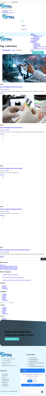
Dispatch (4, 296)
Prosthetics (35, 47)
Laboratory (4, 297)
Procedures (33, 42)
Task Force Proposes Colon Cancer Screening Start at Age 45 (15, 249)
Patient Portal (38, 52)
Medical (3, 298)
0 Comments (6, 89)
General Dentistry (36, 45)
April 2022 (4, 285)
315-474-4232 (5, 11)
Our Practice (34, 35)
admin (2, 89)
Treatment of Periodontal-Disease (39, 46)
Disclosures (5, 384)
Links (3, 377)
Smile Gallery (34, 40)
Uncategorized (5, 300)
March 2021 (4, 287)
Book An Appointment (11, 339)
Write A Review (5, 380)
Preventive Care (36, 43)
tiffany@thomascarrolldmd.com (8, 12)
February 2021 (5, 288)
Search (1, 257)
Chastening (4, 294)
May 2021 (4, 286)
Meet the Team (36, 39)
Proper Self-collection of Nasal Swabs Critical (11, 86)
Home (32, 33)
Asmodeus (4, 293)
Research (4, 299)
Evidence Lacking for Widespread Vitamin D (11, 209)
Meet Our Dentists (35, 38)
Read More (2, 93)
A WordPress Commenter (7, 274)
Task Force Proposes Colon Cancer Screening (11, 168)
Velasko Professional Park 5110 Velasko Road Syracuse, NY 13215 (8, 360)
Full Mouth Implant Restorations (39, 48)
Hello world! (2, 264)
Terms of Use (5, 385)
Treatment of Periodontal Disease (37, 362)
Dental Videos (36, 37)
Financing (4, 382)
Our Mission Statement (37, 36)
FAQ (32, 50)
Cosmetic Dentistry (37, 44)
